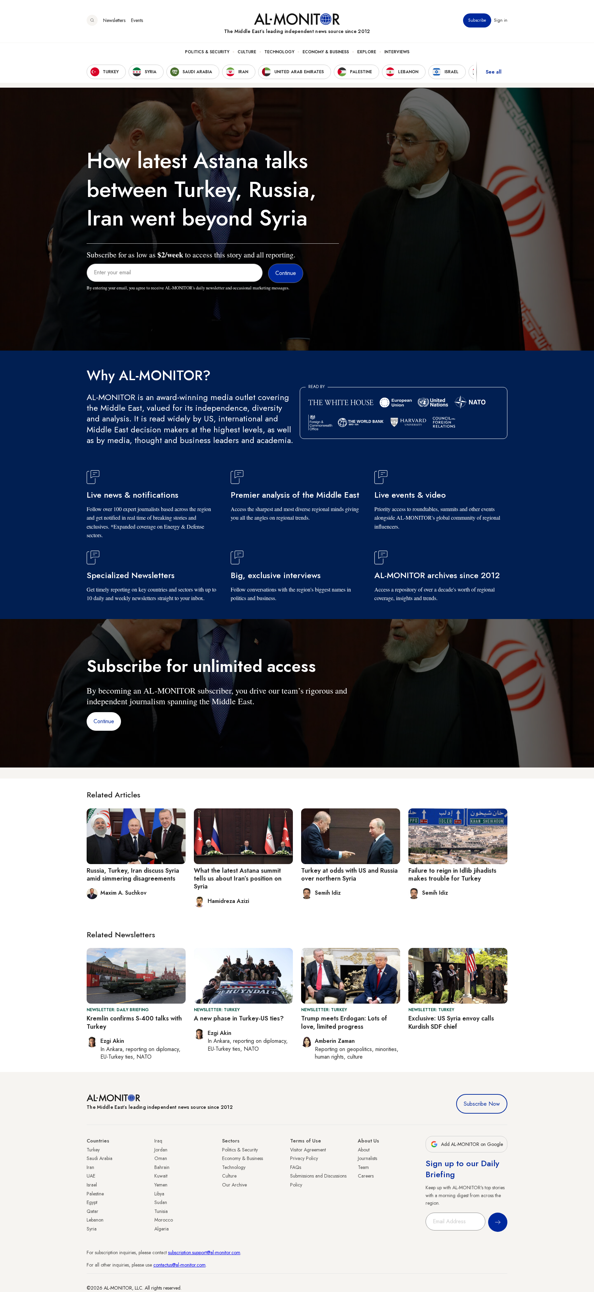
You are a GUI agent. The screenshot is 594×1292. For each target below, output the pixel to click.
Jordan (160, 1149)
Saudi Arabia (99, 1158)
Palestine (95, 1193)
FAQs (295, 1167)
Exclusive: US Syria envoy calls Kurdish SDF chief (451, 1022)
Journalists (367, 1158)
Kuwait (160, 1175)
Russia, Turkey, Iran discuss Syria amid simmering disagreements (133, 874)
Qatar (92, 1211)
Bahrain (161, 1167)
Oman (160, 1158)
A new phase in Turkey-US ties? (239, 1018)
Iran (90, 1167)
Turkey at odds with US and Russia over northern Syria (349, 874)
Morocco (163, 1219)
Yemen (160, 1184)
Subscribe (477, 20)
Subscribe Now (482, 1104)
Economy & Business (325, 52)
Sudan (160, 1202)
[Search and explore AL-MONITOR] (92, 20)
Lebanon (95, 1219)
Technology (279, 52)
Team (363, 1167)
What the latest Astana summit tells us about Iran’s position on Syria (238, 878)
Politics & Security (207, 52)
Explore (366, 52)
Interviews (396, 52)
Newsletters (114, 20)
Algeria (161, 1228)
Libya (159, 1193)
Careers (366, 1175)
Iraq (158, 1140)
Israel (92, 1184)
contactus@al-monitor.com (179, 1264)
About (364, 1149)
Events (137, 20)
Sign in (500, 20)
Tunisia (161, 1211)
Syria (92, 1228)
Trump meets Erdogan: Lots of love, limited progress (344, 1022)
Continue (104, 721)
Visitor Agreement (308, 1149)
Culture (247, 52)
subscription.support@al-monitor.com (204, 1252)
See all (494, 71)
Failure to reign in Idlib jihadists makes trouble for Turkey (452, 874)
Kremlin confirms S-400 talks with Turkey (134, 1022)
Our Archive (234, 1184)
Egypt (92, 1202)
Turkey (93, 1149)
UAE (91, 1175)
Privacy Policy (304, 1158)
